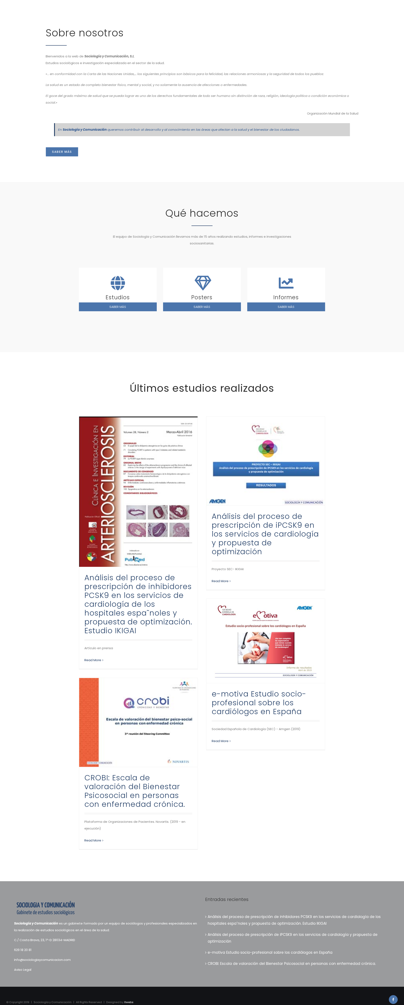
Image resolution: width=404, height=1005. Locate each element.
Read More (92, 660)
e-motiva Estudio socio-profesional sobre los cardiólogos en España (259, 702)
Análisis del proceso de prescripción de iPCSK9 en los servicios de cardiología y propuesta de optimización (265, 534)
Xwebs (128, 1002)
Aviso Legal (22, 969)
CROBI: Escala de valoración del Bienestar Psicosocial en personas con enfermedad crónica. (134, 791)
